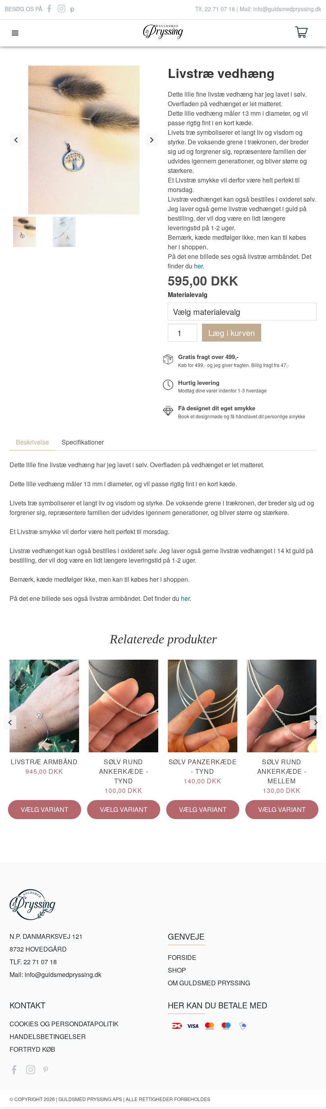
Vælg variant (44, 809)
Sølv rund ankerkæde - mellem (282, 776)
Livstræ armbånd (44, 766)
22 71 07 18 (220, 9)
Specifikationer (83, 442)
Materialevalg (188, 294)
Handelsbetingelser (48, 1036)
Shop (177, 970)
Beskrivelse (32, 442)
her (198, 265)
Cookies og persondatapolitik (64, 1023)
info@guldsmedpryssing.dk (287, 9)
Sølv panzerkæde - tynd (203, 771)
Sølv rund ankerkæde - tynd (123, 776)
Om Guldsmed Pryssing (209, 982)
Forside (182, 957)
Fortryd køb (32, 1049)
